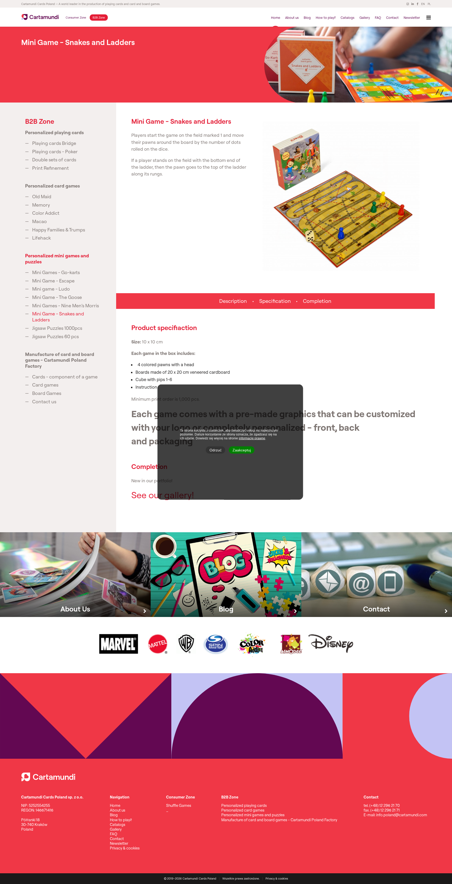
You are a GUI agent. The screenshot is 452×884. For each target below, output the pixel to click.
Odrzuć (216, 450)
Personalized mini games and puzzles (57, 259)
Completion (317, 301)
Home (275, 17)
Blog (307, 17)
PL (429, 4)
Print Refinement (50, 168)
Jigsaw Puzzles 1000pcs (57, 328)
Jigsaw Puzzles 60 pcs (55, 336)
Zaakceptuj (242, 450)
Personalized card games (52, 186)
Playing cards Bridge (54, 143)
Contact (392, 17)
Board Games (46, 393)
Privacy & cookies (125, 848)
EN (423, 4)
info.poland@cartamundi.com (401, 814)
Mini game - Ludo (51, 289)
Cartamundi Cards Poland (38, 4)
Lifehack (41, 238)
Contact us (44, 402)
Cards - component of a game (65, 377)
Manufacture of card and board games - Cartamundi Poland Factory (59, 360)
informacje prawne (252, 438)
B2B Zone (99, 17)
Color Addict (45, 213)
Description (233, 301)
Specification (275, 301)
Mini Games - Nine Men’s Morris (65, 306)
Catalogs (347, 17)
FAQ (378, 17)
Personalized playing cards (54, 132)
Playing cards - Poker (55, 152)
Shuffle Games (178, 805)
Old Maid (41, 197)
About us (292, 17)
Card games (45, 385)
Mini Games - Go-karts (56, 272)
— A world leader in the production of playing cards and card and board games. (107, 4)
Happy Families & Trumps (58, 230)
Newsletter (412, 17)
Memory (41, 205)
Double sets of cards (54, 160)
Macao (39, 221)
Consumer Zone (76, 17)
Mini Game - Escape (53, 281)
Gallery (364, 17)
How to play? (326, 17)
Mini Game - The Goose (57, 297)
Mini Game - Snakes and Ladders (58, 317)
